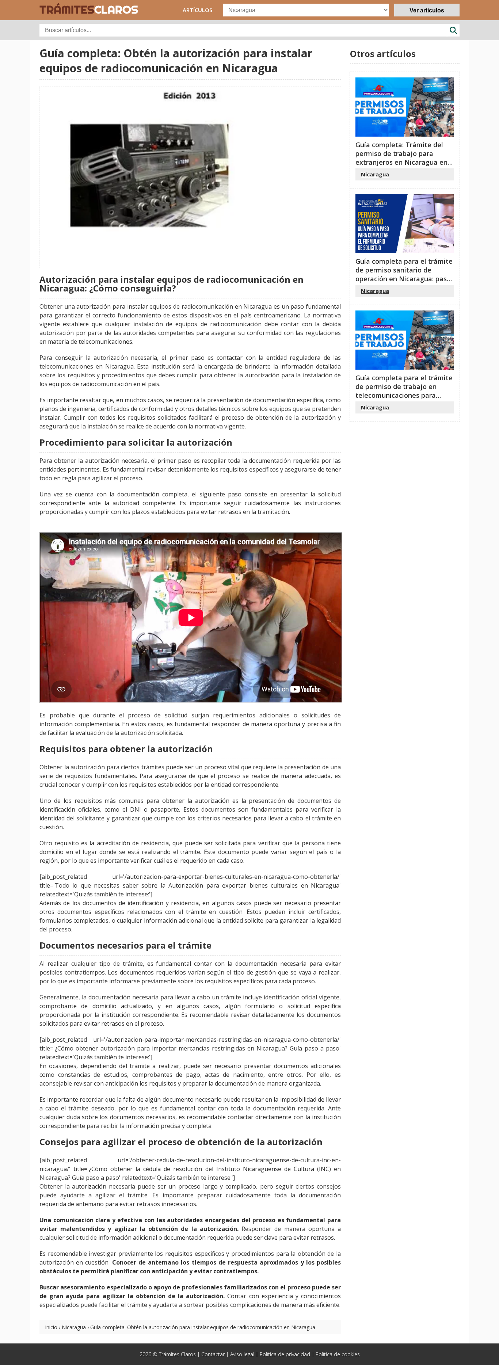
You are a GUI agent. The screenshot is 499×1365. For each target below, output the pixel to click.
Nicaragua (74, 1327)
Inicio (51, 1327)
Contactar (213, 1354)
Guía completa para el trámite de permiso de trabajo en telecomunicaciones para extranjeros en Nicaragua (404, 390)
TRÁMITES (88, 9)
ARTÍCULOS (197, 10)
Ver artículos (427, 10)
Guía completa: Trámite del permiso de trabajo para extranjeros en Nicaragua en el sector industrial (401, 157)
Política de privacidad (285, 1354)
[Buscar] (453, 30)
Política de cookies (338, 1354)
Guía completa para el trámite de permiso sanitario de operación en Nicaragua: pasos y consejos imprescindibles (404, 274)
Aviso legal (242, 1354)
